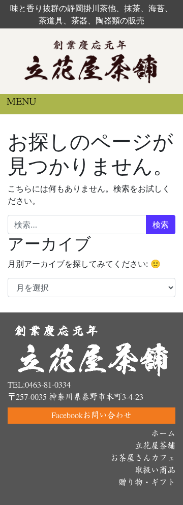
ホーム (163, 433)
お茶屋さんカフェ (142, 458)
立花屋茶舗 (155, 446)
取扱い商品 (155, 470)
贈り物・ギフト (146, 482)
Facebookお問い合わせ (91, 415)
